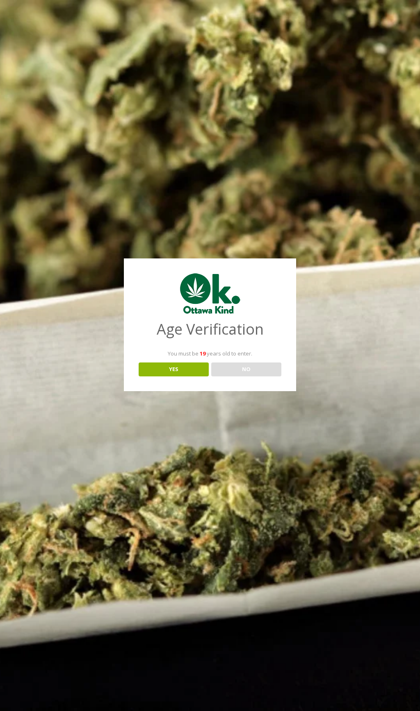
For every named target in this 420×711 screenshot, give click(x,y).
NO (246, 369)
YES (173, 369)
